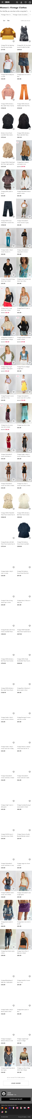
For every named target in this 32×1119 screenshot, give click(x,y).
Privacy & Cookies (22, 1116)
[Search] (17, 2)
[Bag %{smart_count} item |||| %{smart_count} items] (30, 2)
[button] (2, 1108)
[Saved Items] (25, 2)
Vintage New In (6, 15)
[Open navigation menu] (2, 2)
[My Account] (21, 2)
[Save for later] (14, 41)
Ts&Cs (29, 1116)
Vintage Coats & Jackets (20, 15)
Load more (16, 1083)
